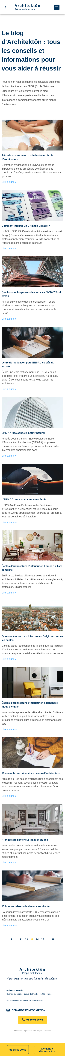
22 (26, 939)
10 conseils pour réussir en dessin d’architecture (31, 773)
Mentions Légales (22, 1031)
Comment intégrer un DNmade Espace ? (26, 225)
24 (37, 939)
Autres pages (36, 1031)
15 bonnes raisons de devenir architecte (26, 906)
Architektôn (28, 5)
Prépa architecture (25, 9)
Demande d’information (28, 1010)
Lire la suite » (9, 182)
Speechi (47, 1031)
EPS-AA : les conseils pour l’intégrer (23, 433)
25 (42, 939)
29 (53, 939)
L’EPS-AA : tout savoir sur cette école (24, 499)
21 (21, 939)
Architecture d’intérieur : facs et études (25, 839)
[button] (56, 7)
